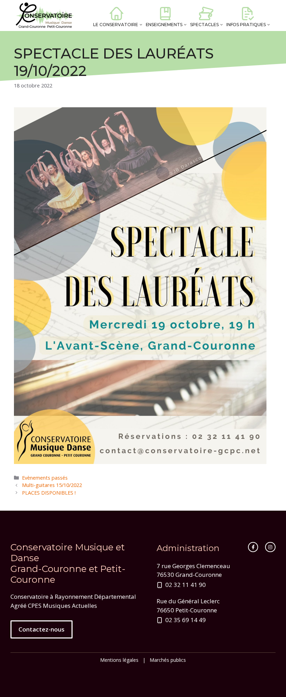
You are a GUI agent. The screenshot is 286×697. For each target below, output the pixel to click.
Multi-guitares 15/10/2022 (52, 485)
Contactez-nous (41, 629)
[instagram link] (270, 547)
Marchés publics (168, 660)
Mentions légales (119, 660)
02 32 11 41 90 (185, 585)
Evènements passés (45, 477)
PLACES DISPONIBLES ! (49, 492)
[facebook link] (253, 547)
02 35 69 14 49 (185, 620)
